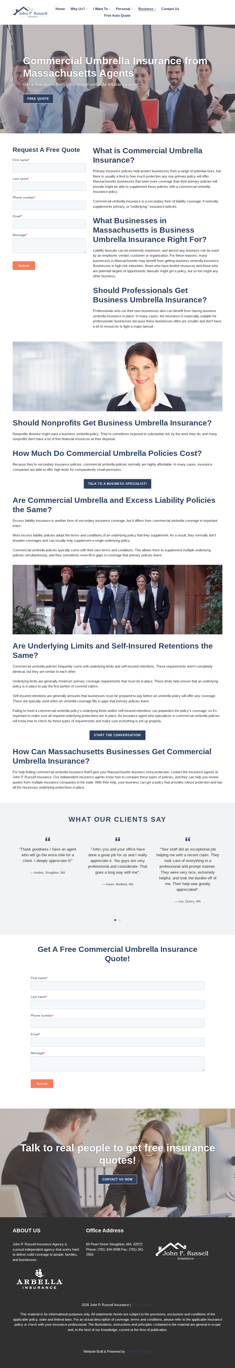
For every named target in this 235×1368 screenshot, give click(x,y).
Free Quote (38, 98)
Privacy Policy (142, 1305)
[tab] (115, 920)
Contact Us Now (117, 1179)
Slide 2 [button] (120, 920)
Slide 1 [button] (115, 920)
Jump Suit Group (138, 1351)
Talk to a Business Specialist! (117, 483)
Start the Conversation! (117, 735)
